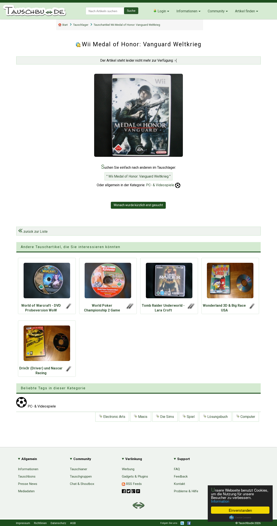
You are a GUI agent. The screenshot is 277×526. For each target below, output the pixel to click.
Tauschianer (78, 469)
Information (220, 501)
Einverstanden (240, 510)
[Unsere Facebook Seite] (189, 524)
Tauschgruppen (81, 476)
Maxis (142, 417)
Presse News (27, 484)
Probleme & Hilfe (186, 491)
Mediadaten (26, 491)
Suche (131, 10)
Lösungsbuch (217, 417)
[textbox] (104, 11)
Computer (247, 417)
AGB (73, 523)
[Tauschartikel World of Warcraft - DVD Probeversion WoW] (47, 281)
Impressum (23, 523)
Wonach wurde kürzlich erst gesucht (138, 205)
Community (216, 11)
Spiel (190, 417)
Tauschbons (26, 476)
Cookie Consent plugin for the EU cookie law (240, 517)
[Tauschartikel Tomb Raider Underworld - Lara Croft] (169, 281)
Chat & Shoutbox (82, 484)
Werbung (128, 469)
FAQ (177, 469)
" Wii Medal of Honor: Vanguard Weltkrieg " (138, 176)
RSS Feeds (133, 484)
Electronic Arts (113, 417)
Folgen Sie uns (168, 522)
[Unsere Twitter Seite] (182, 524)
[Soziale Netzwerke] (131, 491)
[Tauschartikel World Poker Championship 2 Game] (108, 281)
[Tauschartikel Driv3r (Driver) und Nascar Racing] (47, 344)
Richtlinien (40, 523)
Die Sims (166, 417)
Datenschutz (58, 523)
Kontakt (179, 484)
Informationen (186, 11)
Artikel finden (245, 11)
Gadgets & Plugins (135, 476)
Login (161, 11)
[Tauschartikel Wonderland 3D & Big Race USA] (230, 281)
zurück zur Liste (35, 231)
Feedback (181, 476)
